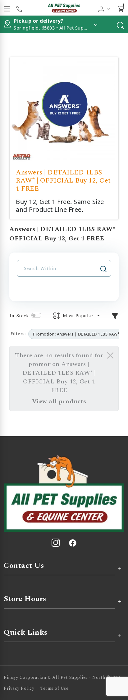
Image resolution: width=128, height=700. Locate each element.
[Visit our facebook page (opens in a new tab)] (72, 543)
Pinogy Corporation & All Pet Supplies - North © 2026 (62, 677)
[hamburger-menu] (7, 7)
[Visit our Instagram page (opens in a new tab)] (56, 543)
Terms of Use (54, 688)
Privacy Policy (19, 688)
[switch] (36, 315)
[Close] (110, 355)
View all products (59, 401)
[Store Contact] (19, 7)
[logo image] (64, 8)
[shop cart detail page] (120, 8)
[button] (104, 8)
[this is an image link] (64, 492)
